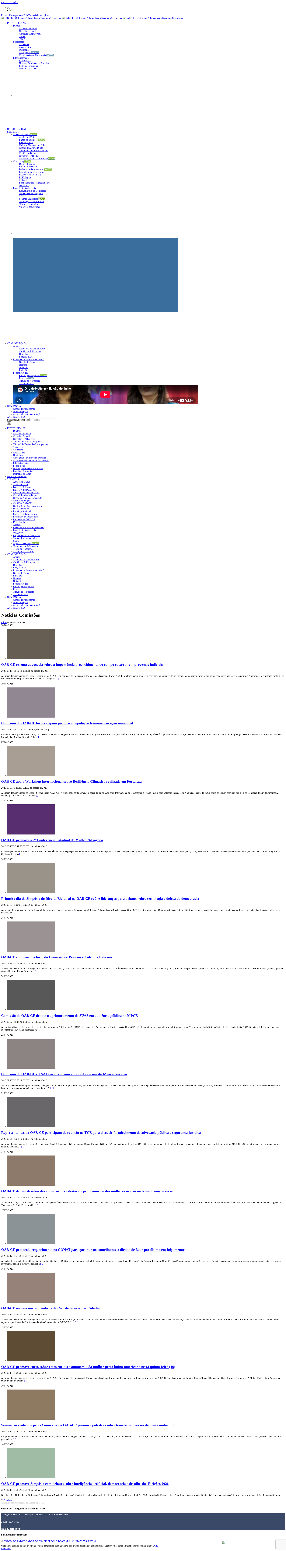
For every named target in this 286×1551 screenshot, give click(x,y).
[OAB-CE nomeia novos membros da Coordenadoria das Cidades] (31, 1302)
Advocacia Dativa (25, 134)
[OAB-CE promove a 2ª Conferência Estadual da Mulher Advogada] (31, 833)
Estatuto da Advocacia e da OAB (28, 359)
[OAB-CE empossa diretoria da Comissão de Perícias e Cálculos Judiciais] (31, 950)
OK (156, 1545)
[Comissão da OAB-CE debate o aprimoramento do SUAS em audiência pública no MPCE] (31, 1009)
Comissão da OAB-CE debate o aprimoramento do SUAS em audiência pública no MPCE (69, 1016)
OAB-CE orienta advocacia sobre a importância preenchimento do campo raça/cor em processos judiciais (82, 664)
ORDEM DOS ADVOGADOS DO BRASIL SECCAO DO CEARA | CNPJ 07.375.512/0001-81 (51, 1541)
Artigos (16, 346)
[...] (57, 678)
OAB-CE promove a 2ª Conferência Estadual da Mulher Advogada (52, 840)
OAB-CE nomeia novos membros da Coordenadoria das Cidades (50, 1308)
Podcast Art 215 (20, 373)
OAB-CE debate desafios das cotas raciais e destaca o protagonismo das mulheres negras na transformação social (87, 1191)
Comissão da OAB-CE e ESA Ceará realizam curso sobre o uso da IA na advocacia (64, 1074)
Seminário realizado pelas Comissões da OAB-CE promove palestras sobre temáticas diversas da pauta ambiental (87, 1425)
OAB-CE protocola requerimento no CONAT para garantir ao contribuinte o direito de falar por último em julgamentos (93, 1250)
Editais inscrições (21, 58)
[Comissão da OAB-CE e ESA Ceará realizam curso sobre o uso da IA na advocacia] (31, 1068)
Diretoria (17, 25)
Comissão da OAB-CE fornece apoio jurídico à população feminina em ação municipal (67, 723)
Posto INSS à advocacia (24, 188)
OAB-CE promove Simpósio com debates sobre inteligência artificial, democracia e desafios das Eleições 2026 (85, 1484)
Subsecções (18, 42)
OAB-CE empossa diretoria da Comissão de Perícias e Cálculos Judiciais (56, 957)
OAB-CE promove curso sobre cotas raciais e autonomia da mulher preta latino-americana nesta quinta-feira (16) (88, 1367)
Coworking (22, 161)
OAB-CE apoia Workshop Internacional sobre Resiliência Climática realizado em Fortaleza (71, 781)
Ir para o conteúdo (9, 2)
